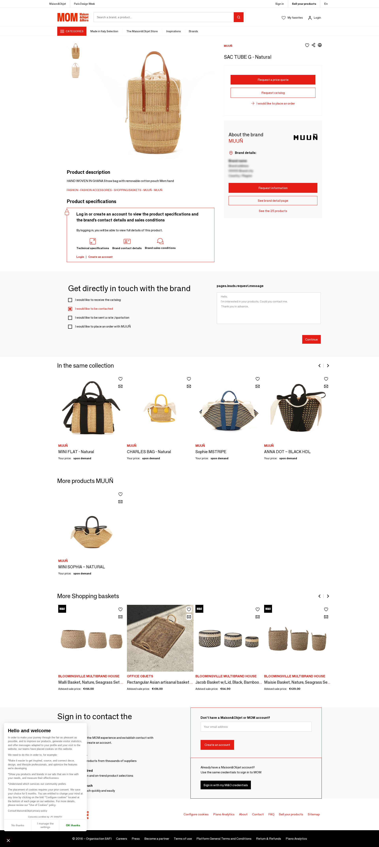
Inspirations (173, 31)
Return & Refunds (268, 838)
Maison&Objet (57, 3)
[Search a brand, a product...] (239, 17)
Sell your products (304, 4)
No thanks (17, 825)
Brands (193, 31)
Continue (311, 339)
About (243, 814)
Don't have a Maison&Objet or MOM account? (235, 718)
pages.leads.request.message (240, 286)
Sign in (279, 4)
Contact (258, 814)
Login (317, 17)
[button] (8, 840)
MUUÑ (148, 190)
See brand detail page (273, 200)
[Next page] (328, 366)
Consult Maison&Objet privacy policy (27, 810)
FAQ (271, 814)
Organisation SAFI (99, 838)
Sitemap (314, 814)
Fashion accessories (96, 190)
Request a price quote (273, 80)
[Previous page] (320, 366)
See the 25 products (273, 211)
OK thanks (73, 825)
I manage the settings (45, 825)
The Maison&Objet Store (142, 31)
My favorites (295, 17)
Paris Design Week (84, 3)
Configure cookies (196, 814)
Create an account (100, 257)
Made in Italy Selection (104, 31)
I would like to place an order (275, 103)
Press (136, 838)
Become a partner (156, 838)
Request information (273, 188)
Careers (121, 838)
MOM (73, 17)
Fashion (72, 190)
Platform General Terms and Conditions (223, 838)
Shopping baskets (127, 190)
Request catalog (273, 93)
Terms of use (183, 838)
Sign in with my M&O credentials (226, 785)
